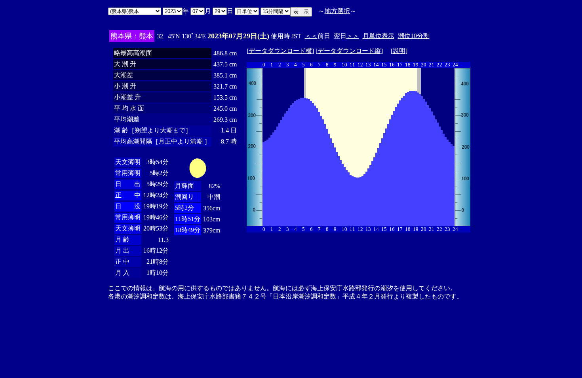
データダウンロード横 (280, 50)
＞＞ (352, 35)
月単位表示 (378, 35)
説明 (399, 50)
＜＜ (311, 35)
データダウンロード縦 (349, 50)
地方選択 (337, 11)
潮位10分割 (414, 35)
